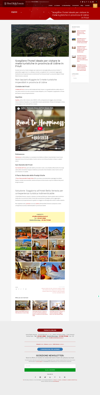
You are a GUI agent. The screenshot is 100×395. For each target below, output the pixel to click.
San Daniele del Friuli (20, 168)
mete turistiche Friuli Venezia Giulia (50, 289)
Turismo (32, 53)
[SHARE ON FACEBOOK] (19, 289)
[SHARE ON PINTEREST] (23, 289)
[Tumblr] (89, 2)
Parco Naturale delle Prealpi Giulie (25, 178)
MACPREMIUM (56, 381)
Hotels (39, 344)
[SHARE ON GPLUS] (21, 289)
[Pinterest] (87, 2)
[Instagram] (93, 2)
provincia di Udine (56, 291)
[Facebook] (81, 2)
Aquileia (17, 100)
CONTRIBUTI (64, 380)
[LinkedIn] (91, 2)
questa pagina (39, 361)
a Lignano (48, 344)
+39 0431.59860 (41, 218)
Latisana (63, 288)
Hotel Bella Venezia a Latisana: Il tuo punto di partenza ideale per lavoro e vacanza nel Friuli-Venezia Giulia (40, 313)
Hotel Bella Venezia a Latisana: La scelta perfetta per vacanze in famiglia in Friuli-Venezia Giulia (82, 49)
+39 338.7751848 (46, 220)
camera (37, 203)
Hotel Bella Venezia (57, 288)
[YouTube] (85, 2)
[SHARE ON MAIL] (26, 289)
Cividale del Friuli (19, 89)
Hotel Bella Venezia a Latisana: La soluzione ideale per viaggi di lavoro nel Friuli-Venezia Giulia (57, 313)
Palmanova (18, 157)
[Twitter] (83, 2)
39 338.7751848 (63, 336)
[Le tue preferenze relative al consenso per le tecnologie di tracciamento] (98, 296)
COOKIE (59, 380)
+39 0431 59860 (34, 1)
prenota (28, 203)
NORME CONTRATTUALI (72, 380)
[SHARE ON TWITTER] (16, 289)
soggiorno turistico (61, 292)
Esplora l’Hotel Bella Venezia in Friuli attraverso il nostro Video (22, 312)
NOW (95, 5)
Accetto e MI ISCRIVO (50, 369)
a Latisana (58, 344)
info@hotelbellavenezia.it (40, 216)
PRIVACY (55, 380)
